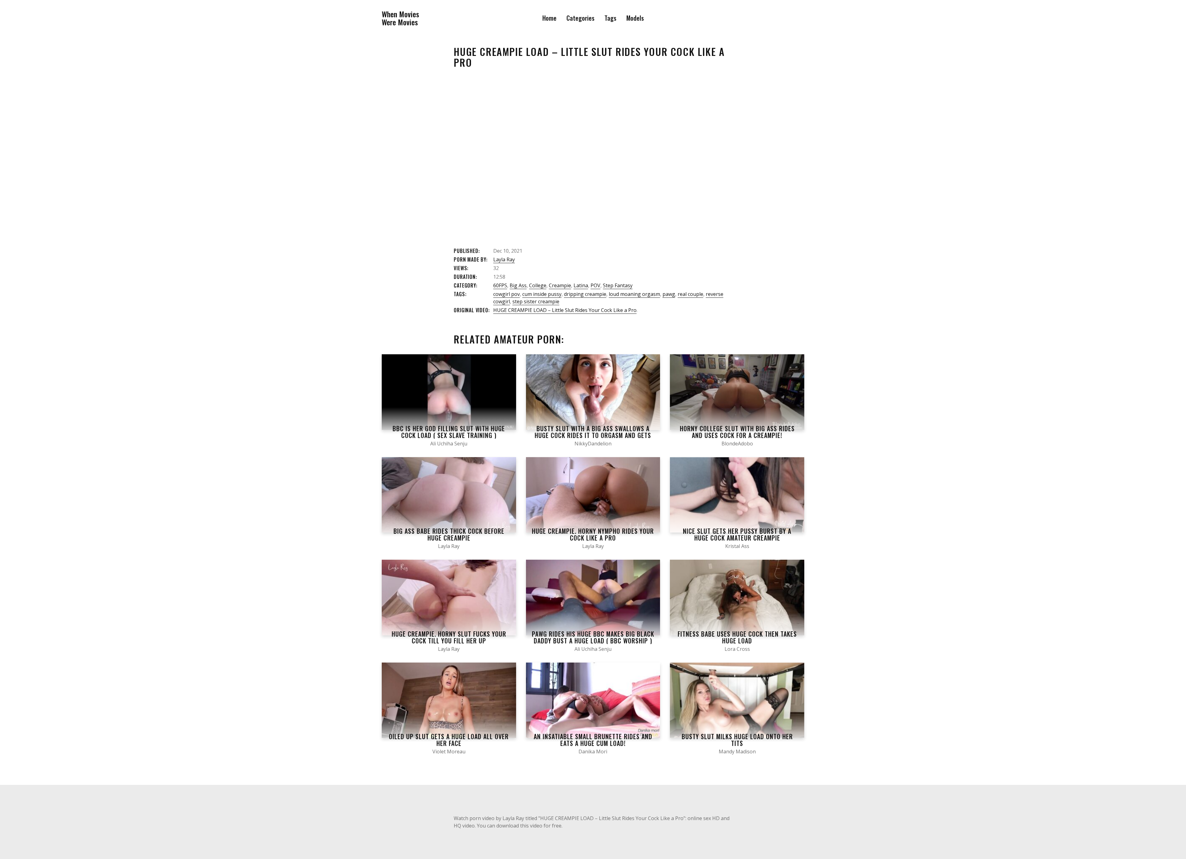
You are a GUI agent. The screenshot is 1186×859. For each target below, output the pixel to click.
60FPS (500, 285)
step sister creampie (535, 301)
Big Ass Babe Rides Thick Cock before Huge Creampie (448, 534)
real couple (690, 294)
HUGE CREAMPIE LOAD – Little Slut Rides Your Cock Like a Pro (565, 310)
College (537, 285)
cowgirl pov (506, 294)
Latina (581, 285)
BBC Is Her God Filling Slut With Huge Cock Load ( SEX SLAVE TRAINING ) (449, 432)
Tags (610, 18)
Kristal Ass (737, 546)
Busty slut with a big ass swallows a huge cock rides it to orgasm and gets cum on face (593, 435)
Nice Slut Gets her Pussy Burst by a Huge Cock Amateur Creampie (737, 534)
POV (595, 285)
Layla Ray (504, 259)
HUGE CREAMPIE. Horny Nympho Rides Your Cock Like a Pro (593, 534)
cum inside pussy (541, 294)
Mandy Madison (737, 751)
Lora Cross (737, 649)
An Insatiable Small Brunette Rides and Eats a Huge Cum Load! (593, 740)
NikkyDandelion (593, 443)
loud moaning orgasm (634, 294)
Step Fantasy (618, 285)
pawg (668, 294)
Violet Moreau (448, 751)
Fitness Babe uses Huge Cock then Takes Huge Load (737, 637)
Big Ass (518, 285)
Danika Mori (592, 751)
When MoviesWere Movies (400, 18)
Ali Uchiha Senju (448, 443)
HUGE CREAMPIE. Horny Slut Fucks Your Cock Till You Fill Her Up (449, 637)
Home (549, 18)
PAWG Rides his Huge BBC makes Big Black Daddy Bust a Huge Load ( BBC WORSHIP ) (593, 637)
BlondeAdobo (737, 443)
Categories (580, 18)
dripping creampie (585, 294)
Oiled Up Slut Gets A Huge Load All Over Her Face (449, 740)
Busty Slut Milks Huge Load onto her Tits (737, 740)
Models (635, 18)
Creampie (560, 285)
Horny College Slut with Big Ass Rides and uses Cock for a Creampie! (737, 432)
